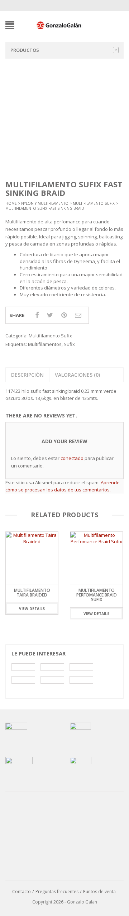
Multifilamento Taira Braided (32, 592)
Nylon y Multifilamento (44, 203)
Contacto (21, 891)
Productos (24, 50)
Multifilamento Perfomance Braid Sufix (96, 595)
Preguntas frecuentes (56, 891)
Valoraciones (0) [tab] (77, 374)
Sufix (69, 344)
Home (11, 203)
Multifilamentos (45, 344)
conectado (72, 458)
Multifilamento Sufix (94, 203)
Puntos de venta (99, 891)
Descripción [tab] (27, 374)
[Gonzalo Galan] (59, 24)
